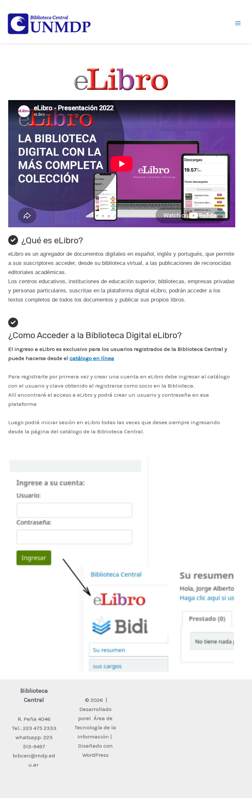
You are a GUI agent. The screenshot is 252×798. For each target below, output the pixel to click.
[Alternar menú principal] (238, 23)
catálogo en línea (92, 358)
